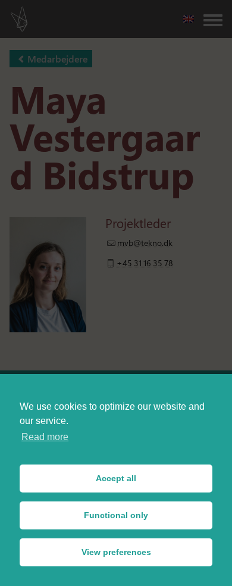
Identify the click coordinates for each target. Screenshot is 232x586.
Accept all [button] (116, 478)
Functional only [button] (116, 515)
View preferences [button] (116, 552)
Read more (44, 437)
